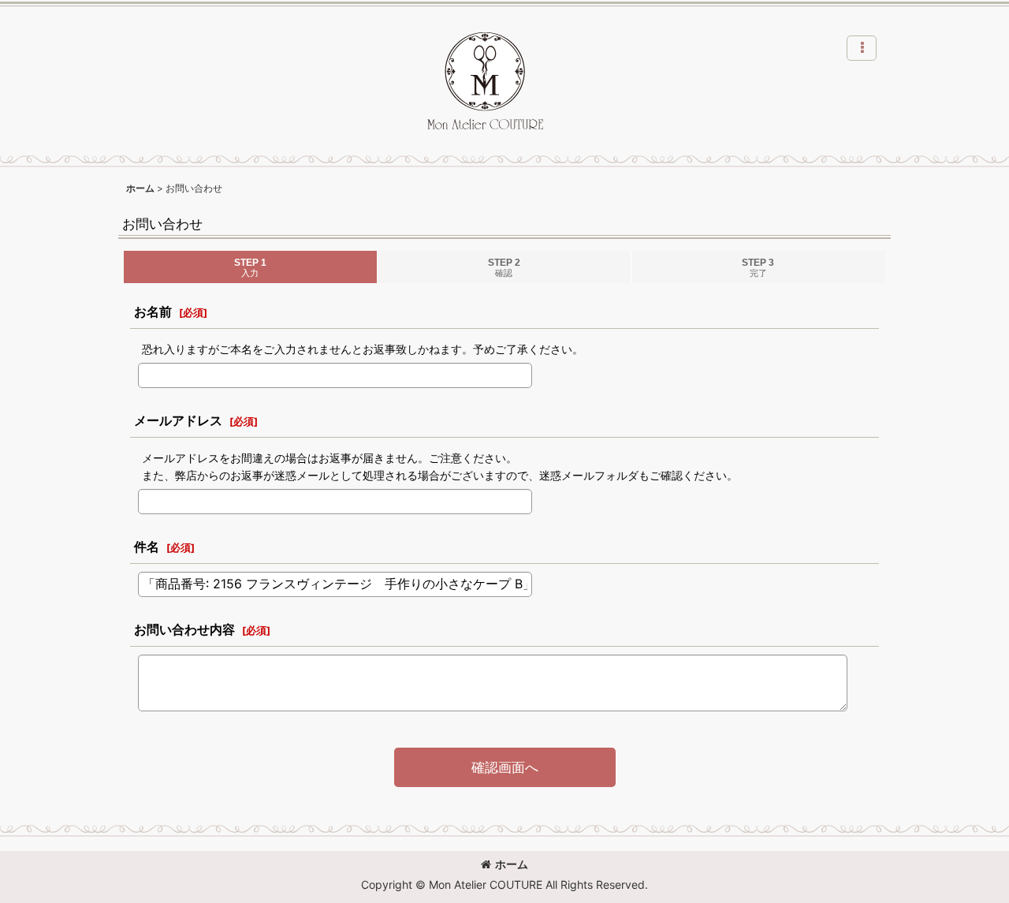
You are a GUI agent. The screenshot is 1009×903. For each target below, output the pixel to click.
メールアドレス (178, 420)
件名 (146, 546)
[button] (862, 48)
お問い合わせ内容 (184, 629)
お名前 (153, 311)
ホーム (511, 864)
